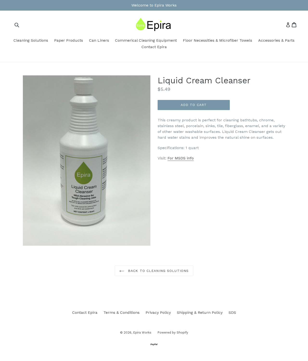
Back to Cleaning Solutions (158, 271)
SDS (232, 312)
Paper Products (68, 40)
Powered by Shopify (172, 332)
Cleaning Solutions (30, 40)
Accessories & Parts (276, 40)
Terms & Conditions (121, 312)
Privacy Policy (158, 312)
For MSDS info (180, 158)
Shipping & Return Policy (200, 312)
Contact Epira (154, 47)
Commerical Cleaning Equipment (146, 40)
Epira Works (142, 332)
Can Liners (99, 40)
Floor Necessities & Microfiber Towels (217, 40)
